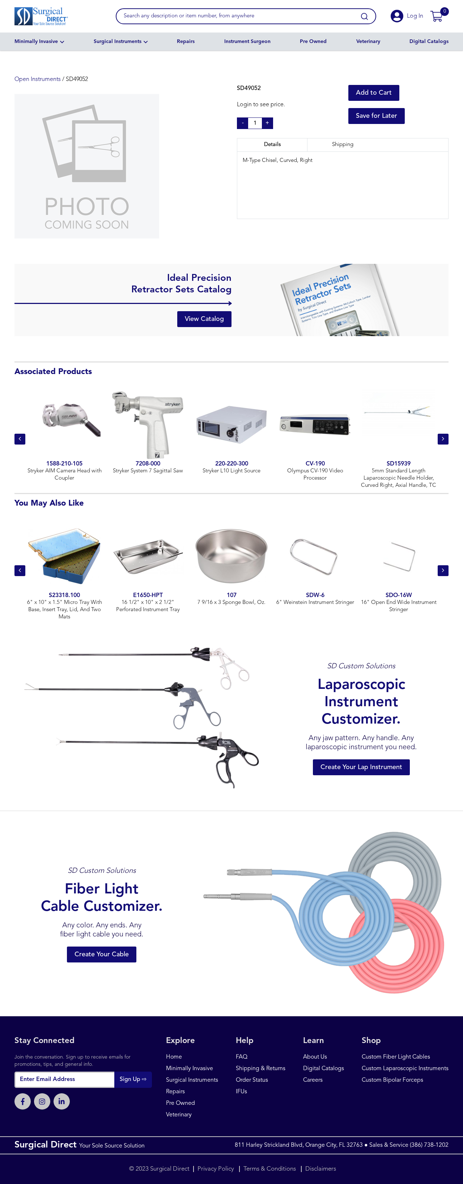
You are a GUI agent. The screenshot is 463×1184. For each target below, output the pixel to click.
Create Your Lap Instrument (361, 767)
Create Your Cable (102, 954)
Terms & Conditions (269, 1169)
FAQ (241, 1057)
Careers (313, 1080)
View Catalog (204, 319)
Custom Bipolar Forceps (392, 1080)
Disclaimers (320, 1169)
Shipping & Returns (260, 1069)
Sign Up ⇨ (133, 1079)
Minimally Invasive (36, 41)
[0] (436, 16)
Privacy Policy (216, 1169)
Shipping (342, 144)
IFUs (241, 1092)
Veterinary (368, 41)
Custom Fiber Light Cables (396, 1057)
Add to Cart (374, 93)
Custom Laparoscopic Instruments (405, 1069)
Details (272, 144)
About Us (315, 1057)
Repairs (186, 41)
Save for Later (376, 116)
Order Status (252, 1080)
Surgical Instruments (117, 41)
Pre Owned (313, 41)
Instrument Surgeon (247, 41)
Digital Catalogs (429, 41)
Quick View (64, 435)
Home (174, 1057)
